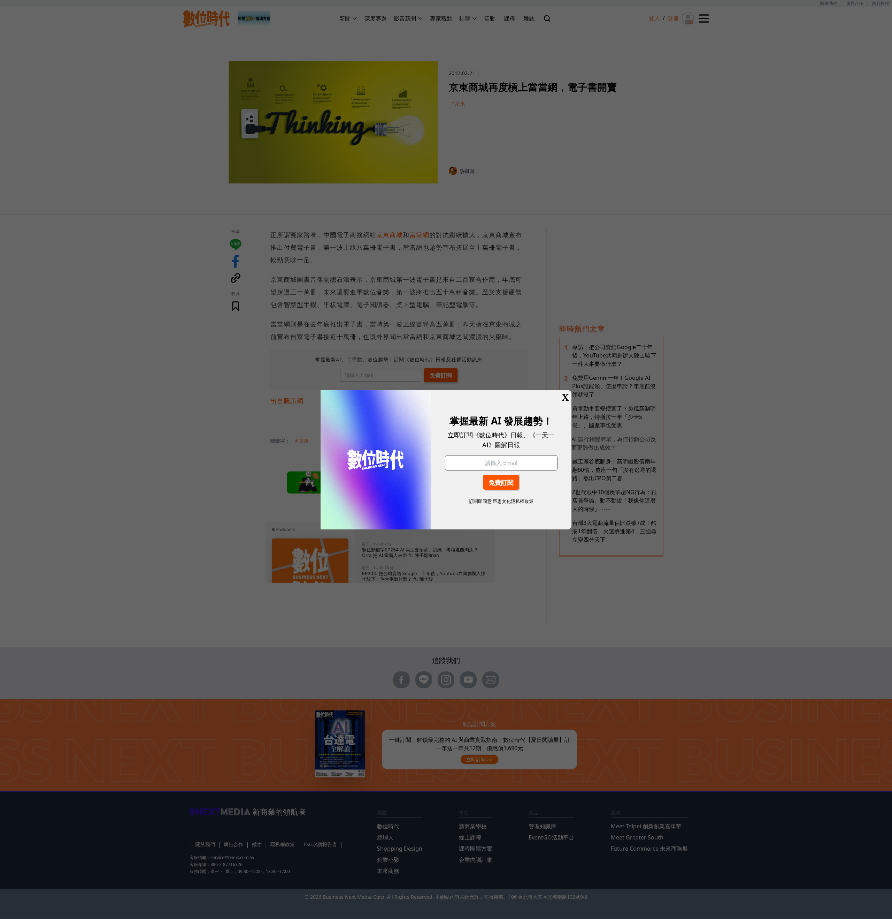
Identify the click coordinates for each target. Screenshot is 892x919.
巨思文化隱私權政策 (513, 501)
